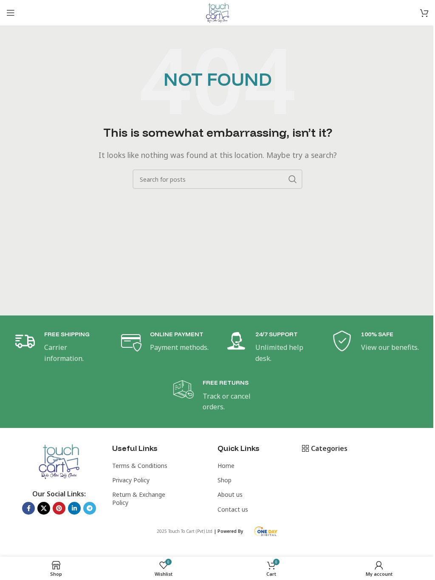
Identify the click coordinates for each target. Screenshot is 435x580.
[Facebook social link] (28, 508)
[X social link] (43, 508)
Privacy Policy (131, 480)
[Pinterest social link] (59, 508)
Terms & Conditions (139, 466)
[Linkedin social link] (74, 508)
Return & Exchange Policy (138, 498)
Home (226, 466)
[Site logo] (217, 12)
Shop (225, 480)
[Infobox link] (59, 347)
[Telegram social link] (89, 508)
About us (230, 494)
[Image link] (59, 460)
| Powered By (229, 531)
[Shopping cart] (424, 12)
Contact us (233, 509)
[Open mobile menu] (10, 12)
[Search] (292, 179)
